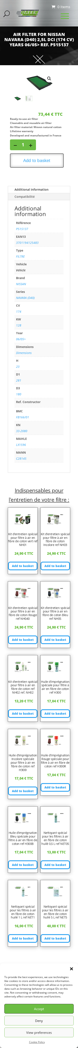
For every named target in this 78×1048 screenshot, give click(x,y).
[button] (71, 969)
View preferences (39, 1032)
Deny (39, 1021)
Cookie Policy (37, 1042)
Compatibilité (25, 197)
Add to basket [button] (23, 566)
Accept (39, 1009)
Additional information (32, 189)
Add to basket (36, 160)
